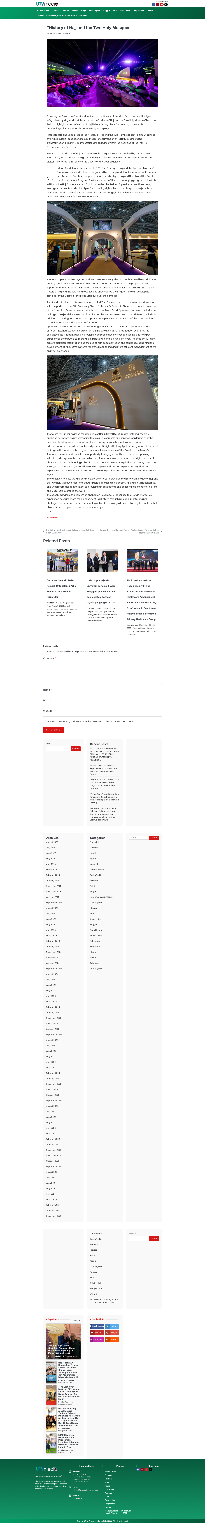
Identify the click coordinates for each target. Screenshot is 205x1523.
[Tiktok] (166, 4)
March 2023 (51, 1067)
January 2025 (52, 946)
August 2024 (52, 974)
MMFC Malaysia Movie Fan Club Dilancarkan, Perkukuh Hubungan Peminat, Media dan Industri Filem (68, 1441)
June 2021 (50, 1183)
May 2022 (50, 1122)
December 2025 (53, 886)
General (94, 847)
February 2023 (53, 1073)
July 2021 (50, 1177)
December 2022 (53, 1084)
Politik (75, 11)
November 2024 (54, 957)
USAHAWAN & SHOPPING (101, 897)
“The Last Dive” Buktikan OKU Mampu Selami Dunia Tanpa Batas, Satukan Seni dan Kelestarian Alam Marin (69, 1393)
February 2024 (53, 1007)
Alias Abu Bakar (67, 1402)
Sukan (93, 957)
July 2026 (50, 847)
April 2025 (51, 930)
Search (49, 743)
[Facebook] (153, 4)
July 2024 (50, 979)
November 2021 (53, 1155)
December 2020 (53, 1216)
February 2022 (53, 1139)
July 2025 (50, 913)
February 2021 (52, 1205)
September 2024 (54, 968)
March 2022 (51, 1133)
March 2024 (52, 1001)
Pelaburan (95, 941)
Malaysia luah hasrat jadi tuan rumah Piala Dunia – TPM (62, 15)
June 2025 (51, 919)
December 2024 (54, 952)
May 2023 (50, 1056)
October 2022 (52, 1095)
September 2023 (54, 1034)
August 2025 (52, 908)
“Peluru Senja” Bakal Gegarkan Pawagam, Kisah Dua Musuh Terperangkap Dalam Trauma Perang (104, 798)
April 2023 (51, 1062)
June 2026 (51, 853)
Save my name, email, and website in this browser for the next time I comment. (89, 721)
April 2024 (51, 996)
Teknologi (94, 963)
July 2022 (50, 1111)
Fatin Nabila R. (66, 1428)
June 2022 (51, 1117)
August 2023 (52, 1040)
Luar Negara (94, 11)
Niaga (83, 11)
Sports (93, 858)
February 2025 (53, 941)
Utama (150, 11)
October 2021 (52, 1161)
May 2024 (51, 990)
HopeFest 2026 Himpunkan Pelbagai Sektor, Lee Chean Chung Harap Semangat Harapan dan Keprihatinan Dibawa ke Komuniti (103, 814)
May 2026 (50, 858)
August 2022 (52, 1106)
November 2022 (53, 1089)
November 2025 (53, 891)
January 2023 (52, 1078)
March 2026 (51, 869)
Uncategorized (97, 968)
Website (47, 711)
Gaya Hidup (125, 11)
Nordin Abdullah (67, 1380)
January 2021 (52, 1210)
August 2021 (52, 1172)
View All (75, 1320)
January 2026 (52, 880)
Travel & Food (96, 935)
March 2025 (51, 935)
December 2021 (53, 1150)
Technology (95, 864)
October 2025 (52, 897)
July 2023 (50, 1045)
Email (47, 700)
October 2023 (52, 1029)
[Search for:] (139, 838)
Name (47, 689)
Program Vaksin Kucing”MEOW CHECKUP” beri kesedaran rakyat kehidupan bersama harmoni (104, 784)
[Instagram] (157, 4)
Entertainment (97, 869)
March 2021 (51, 1199)
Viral (115, 11)
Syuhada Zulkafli (57, 1356)
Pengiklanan (138, 11)
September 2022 (54, 1100)
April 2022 (51, 1128)
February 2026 (53, 875)
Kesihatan (95, 946)
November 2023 (53, 1023)
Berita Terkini (43, 11)
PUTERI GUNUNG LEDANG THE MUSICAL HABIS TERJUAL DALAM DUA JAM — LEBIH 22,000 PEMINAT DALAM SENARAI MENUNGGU (104, 754)
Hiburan (66, 11)
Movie (93, 952)
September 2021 (54, 1166)
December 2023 (53, 1018)
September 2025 (54, 902)
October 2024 (53, 963)
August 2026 (52, 842)
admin (67, 34)
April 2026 (51, 864)
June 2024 (51, 985)
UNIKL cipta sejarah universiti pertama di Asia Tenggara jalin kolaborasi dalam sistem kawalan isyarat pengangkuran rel (101, 591)
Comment (49, 658)
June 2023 (51, 1051)
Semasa (56, 11)
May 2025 (50, 924)
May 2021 (50, 1188)
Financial (94, 842)
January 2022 (52, 1144)
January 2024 (52, 1012)
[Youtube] (162, 4)
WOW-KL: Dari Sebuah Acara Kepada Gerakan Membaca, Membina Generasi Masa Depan (103, 770)
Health (93, 853)
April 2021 (50, 1194)
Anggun (106, 11)
